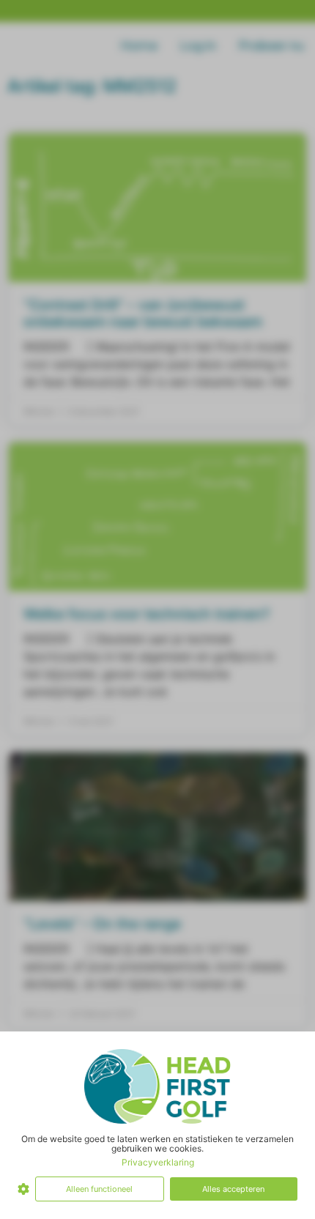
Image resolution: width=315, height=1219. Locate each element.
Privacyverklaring (158, 1162)
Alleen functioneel (99, 1189)
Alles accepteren (233, 1189)
